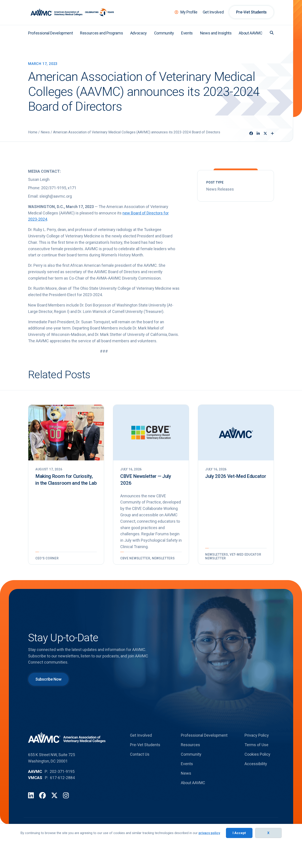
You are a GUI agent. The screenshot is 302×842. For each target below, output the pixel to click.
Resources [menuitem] (190, 744)
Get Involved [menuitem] (213, 12)
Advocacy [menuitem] (138, 33)
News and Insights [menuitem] (216, 33)
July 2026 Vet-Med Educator (235, 476)
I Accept (239, 833)
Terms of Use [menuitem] (256, 744)
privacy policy (209, 833)
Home (32, 132)
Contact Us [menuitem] (139, 754)
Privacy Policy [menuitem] (257, 735)
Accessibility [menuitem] (256, 763)
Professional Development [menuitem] (50, 33)
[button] (272, 32)
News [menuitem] (186, 773)
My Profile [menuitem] (188, 12)
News (45, 132)
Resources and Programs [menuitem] (101, 33)
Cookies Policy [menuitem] (257, 754)
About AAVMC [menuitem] (250, 33)
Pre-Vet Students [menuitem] (251, 12)
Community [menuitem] (164, 33)
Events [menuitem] (187, 33)
